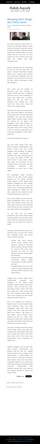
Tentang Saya (27, 438)
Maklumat (9, 2)
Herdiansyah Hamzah (26, 441)
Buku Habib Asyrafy (21, 439)
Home (8, 25)
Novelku (24, 2)
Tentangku (32, 2)
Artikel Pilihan (12, 438)
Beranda (17, 2)
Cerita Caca (20, 438)
